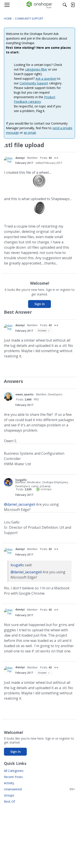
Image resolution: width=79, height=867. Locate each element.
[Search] (65, 5)
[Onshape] (40, 5)
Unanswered (39, 789)
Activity (9, 783)
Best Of (9, 801)
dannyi (20, 158)
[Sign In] (73, 5)
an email (30, 132)
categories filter (36, 69)
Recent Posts (13, 777)
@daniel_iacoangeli (19, 504)
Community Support (34, 83)
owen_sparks (24, 394)
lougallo (21, 480)
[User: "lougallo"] (8, 482)
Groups (9, 795)
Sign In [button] (39, 304)
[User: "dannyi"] (8, 160)
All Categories (13, 771)
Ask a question (46, 78)
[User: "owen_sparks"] (8, 396)
